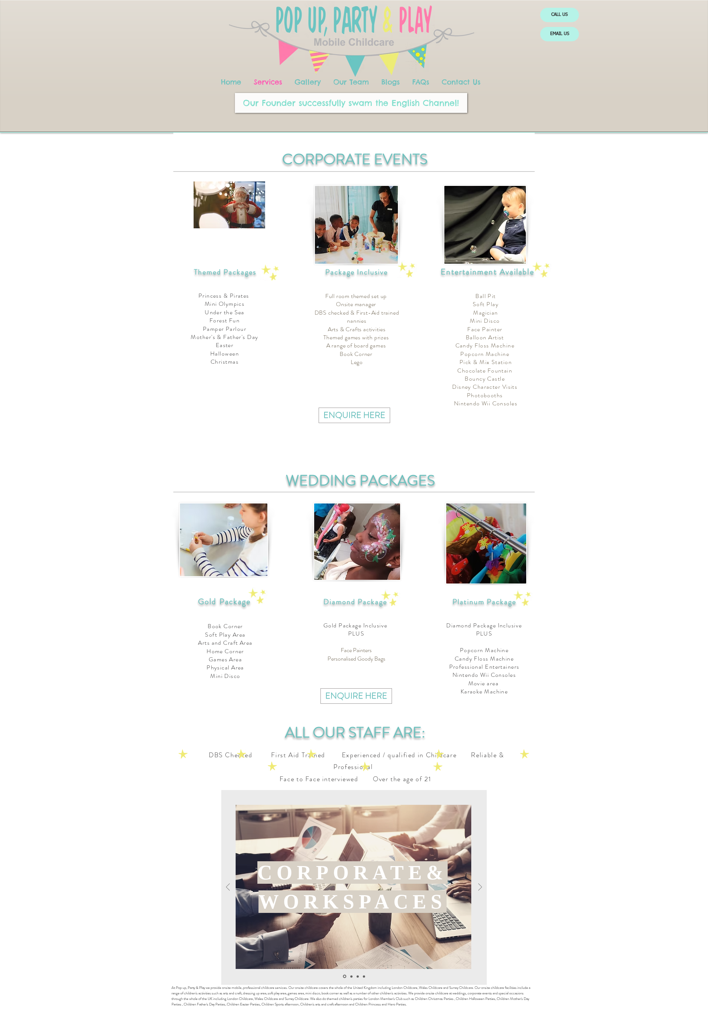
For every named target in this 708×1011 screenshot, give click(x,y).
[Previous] (228, 887)
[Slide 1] (358, 976)
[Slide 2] (344, 976)
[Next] (480, 887)
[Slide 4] (364, 976)
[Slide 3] (351, 976)
